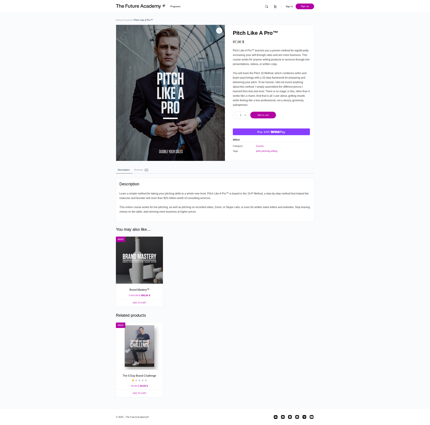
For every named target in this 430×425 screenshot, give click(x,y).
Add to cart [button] (139, 303)
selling (274, 151)
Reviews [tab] (140, 169)
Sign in (289, 6)
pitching (266, 151)
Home (119, 20)
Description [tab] (124, 169)
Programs (175, 6)
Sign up (305, 6)
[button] (219, 31)
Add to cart (263, 115)
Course (128, 20)
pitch (258, 151)
